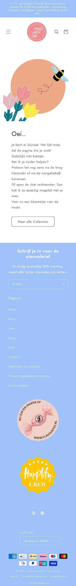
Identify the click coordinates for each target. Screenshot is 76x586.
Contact (13, 357)
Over (11, 328)
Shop (11, 319)
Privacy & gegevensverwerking (29, 376)
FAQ (11, 347)
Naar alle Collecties (33, 221)
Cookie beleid (18, 386)
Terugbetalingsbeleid (34, 576)
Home (12, 309)
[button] (8, 31)
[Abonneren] (62, 284)
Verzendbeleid (58, 576)
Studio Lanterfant (36, 571)
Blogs (12, 338)
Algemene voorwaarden (24, 366)
